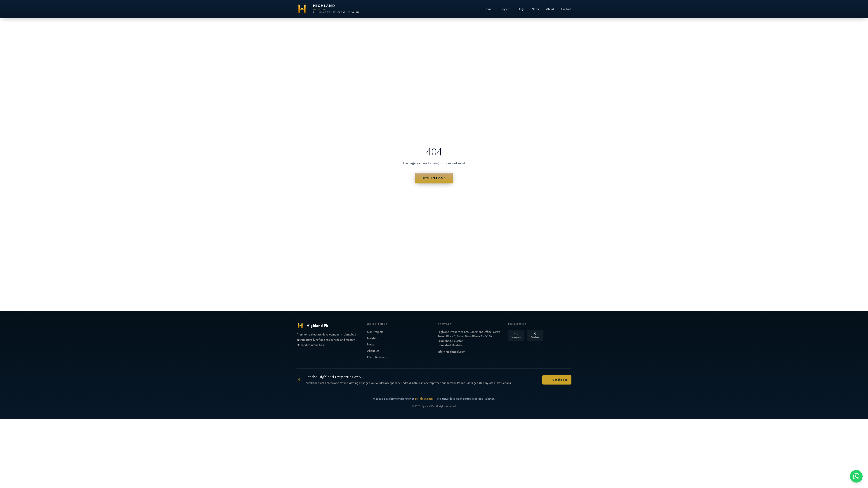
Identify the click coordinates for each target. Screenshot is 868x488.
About (550, 9)
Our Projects (375, 331)
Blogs (520, 9)
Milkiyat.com (424, 398)
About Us (373, 350)
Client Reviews (376, 357)
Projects (505, 9)
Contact (566, 9)
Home (488, 9)
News (535, 9)
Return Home (434, 178)
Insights (372, 338)
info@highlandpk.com (451, 351)
